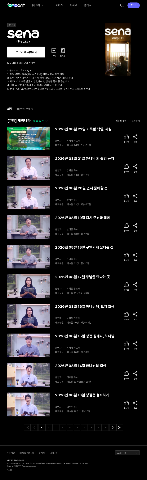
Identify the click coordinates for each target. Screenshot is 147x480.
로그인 (133, 5)
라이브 (73, 5)
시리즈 (59, 5)
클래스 (87, 5)
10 (105, 427)
